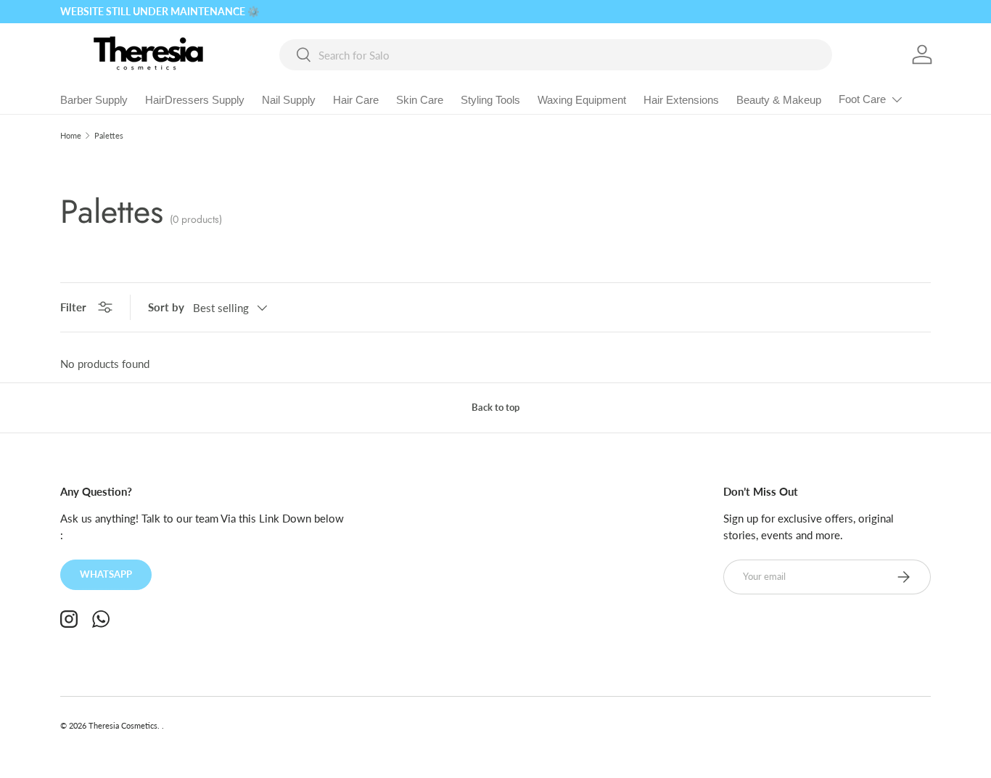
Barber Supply (94, 100)
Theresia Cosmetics (123, 725)
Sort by (166, 307)
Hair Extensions (681, 100)
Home (70, 135)
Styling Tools (490, 100)
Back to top (495, 407)
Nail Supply (289, 100)
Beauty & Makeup (778, 100)
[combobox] (555, 54)
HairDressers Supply (194, 100)
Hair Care (356, 100)
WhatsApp (106, 574)
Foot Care (862, 99)
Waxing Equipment (582, 100)
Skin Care (419, 100)
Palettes (108, 135)
